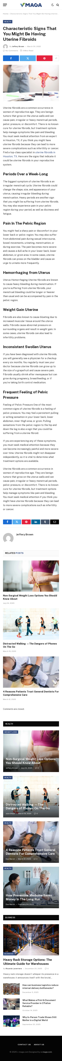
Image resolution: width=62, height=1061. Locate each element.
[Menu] (5, 4)
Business (9, 954)
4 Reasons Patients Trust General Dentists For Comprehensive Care (30, 852)
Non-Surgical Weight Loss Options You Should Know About (31, 761)
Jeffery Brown (18, 46)
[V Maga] (31, 5)
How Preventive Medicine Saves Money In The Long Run (29, 897)
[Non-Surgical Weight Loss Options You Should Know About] (31, 576)
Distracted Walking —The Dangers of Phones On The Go (28, 806)
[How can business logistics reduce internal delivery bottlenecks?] (11, 989)
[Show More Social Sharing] (56, 58)
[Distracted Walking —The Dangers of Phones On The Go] (31, 624)
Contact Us (24, 1045)
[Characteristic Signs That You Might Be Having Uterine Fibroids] (31, 83)
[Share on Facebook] (11, 58)
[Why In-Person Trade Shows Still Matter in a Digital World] (11, 1021)
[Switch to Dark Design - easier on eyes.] (52, 5)
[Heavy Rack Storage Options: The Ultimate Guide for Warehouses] (31, 939)
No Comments (12, 51)
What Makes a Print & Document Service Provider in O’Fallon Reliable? (39, 1003)
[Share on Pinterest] (45, 58)
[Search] (57, 4)
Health (7, 22)
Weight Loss (10, 732)
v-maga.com (46, 1052)
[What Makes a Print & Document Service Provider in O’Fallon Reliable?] (11, 1004)
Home (5, 14)
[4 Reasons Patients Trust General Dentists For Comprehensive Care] (31, 672)
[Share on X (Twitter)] (28, 58)
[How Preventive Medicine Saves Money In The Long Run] (31, 887)
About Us (39, 1045)
